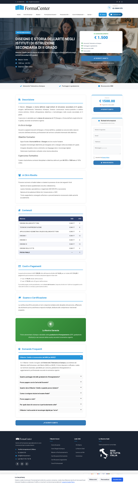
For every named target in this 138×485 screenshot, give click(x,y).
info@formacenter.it (33, 2)
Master (38, 14)
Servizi (89, 14)
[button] (50, 357)
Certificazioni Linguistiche (59, 459)
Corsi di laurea (27, 14)
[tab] (50, 357)
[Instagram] (119, 2)
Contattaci (79, 456)
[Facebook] (17, 464)
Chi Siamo (79, 445)
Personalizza (105, 479)
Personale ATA (64, 14)
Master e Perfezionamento (59, 452)
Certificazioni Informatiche (59, 456)
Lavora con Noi (80, 452)
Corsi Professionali (77, 14)
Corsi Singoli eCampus (58, 448)
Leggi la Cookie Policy (68, 482)
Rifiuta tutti (93, 479)
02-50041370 (20, 2)
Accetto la (102, 157)
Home (18, 14)
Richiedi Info (117, 14)
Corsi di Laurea (55, 445)
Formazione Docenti (50, 14)
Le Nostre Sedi (80, 448)
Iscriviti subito (101, 58)
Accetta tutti (117, 479)
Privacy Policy (105, 157)
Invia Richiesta (108, 162)
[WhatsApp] (122, 2)
